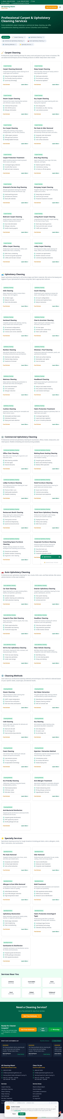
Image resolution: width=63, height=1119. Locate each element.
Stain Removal (5, 1096)
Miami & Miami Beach (39, 1087)
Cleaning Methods (9, 44)
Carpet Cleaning (18, 37)
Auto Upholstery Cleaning (36, 41)
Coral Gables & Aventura (39, 1091)
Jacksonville (36, 1096)
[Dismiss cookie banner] (56, 1107)
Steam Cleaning (5, 1091)
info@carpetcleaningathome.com (12, 1073)
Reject (14, 1114)
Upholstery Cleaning (36, 37)
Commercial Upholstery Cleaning (13, 41)
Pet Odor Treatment (6, 1098)
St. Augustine (36, 1098)
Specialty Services (26, 44)
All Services (6, 37)
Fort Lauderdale (37, 1094)
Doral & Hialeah (37, 1089)
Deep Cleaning (5, 1094)
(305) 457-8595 (9, 1)
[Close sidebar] (59, 557)
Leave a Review (57, 1041)
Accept (22, 1114)
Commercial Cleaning (7, 1100)
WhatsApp (56, 1029)
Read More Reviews (44, 1041)
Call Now (43, 1029)
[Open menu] (60, 7)
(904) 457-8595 (23, 1)
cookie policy (17, 1110)
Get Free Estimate (51, 7)
